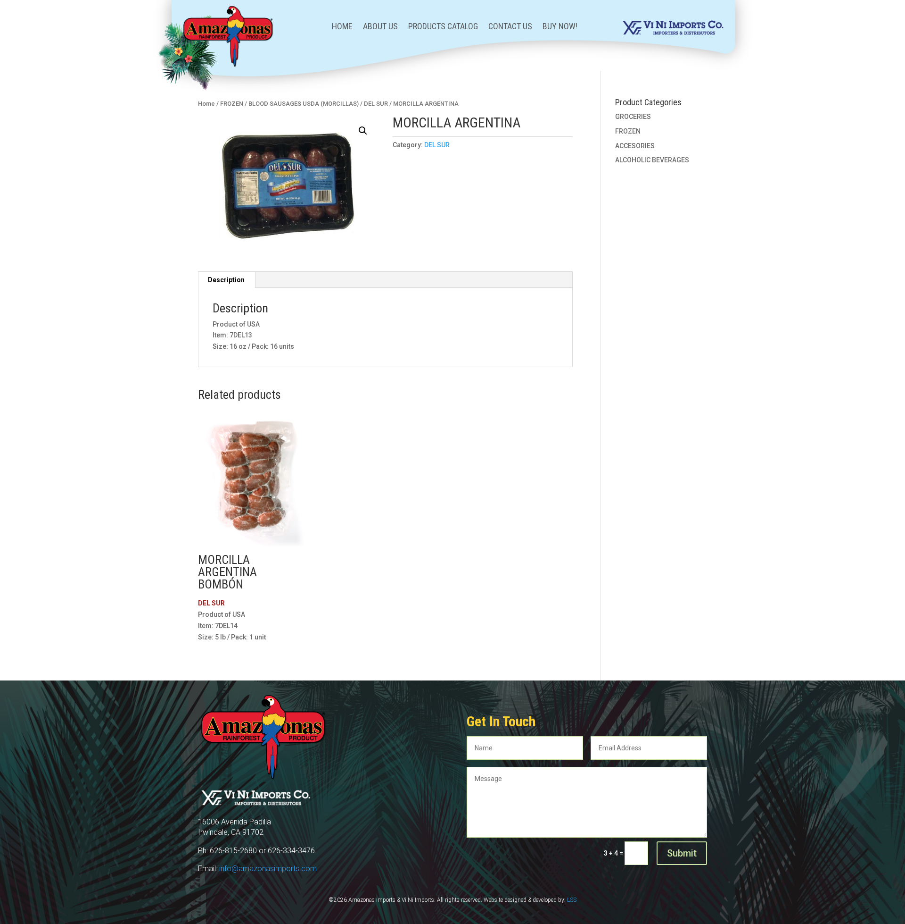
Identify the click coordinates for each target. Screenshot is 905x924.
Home (342, 27)
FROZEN (231, 103)
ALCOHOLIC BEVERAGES (652, 160)
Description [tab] (226, 280)
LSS (571, 900)
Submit (682, 853)
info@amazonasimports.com (268, 868)
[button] (362, 130)
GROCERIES (633, 116)
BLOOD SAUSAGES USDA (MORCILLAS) (303, 103)
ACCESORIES (635, 146)
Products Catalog (443, 27)
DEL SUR (376, 103)
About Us (380, 27)
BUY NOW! (560, 27)
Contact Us (510, 27)
